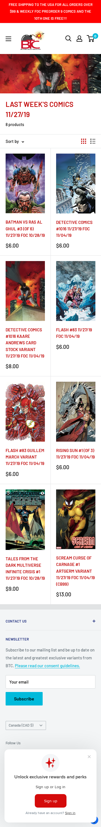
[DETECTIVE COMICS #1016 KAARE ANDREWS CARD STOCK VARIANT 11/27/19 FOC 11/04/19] (25, 291)
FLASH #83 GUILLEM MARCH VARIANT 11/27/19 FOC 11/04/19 (25, 457)
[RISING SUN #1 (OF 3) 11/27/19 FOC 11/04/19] (75, 411)
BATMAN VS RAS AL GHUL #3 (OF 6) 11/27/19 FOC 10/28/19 (25, 228)
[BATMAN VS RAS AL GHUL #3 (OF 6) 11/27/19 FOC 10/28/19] (25, 183)
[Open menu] (8, 39)
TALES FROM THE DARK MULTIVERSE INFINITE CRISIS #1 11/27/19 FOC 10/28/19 (25, 568)
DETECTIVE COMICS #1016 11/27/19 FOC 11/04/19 (74, 229)
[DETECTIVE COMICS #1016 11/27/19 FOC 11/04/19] (75, 184)
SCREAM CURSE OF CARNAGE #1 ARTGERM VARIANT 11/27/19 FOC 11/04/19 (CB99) (75, 570)
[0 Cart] (90, 38)
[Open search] (68, 38)
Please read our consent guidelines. (47, 665)
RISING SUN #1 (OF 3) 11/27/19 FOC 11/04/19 (75, 453)
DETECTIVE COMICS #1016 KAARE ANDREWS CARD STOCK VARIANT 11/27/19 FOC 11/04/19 (25, 342)
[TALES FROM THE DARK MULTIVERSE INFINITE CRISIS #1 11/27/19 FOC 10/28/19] (25, 519)
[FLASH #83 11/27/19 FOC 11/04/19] (75, 291)
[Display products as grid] (83, 141)
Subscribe (24, 698)
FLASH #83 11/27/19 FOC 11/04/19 (74, 333)
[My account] (79, 38)
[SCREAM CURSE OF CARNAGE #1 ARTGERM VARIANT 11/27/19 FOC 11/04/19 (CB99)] (75, 519)
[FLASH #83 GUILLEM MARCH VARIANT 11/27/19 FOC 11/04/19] (25, 411)
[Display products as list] (92, 141)
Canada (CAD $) (21, 725)
